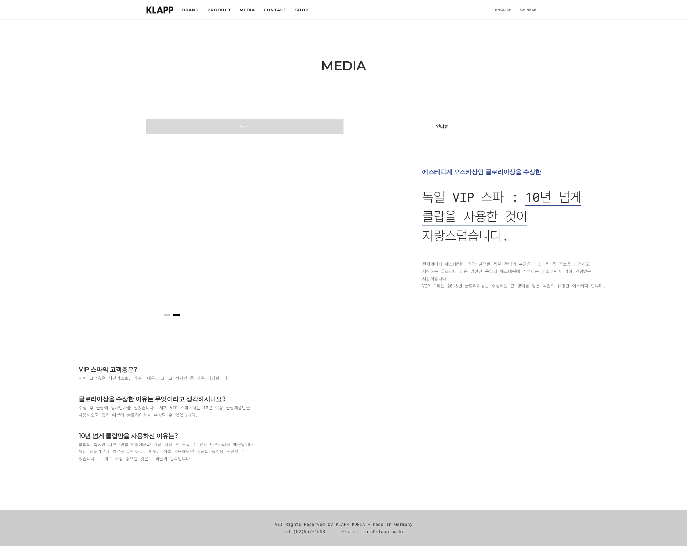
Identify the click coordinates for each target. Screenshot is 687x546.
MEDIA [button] (247, 9)
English (503, 10)
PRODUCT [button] (219, 9)
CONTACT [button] (275, 9)
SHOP (302, 9)
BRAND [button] (190, 9)
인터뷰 (442, 126)
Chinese (528, 10)
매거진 (245, 126)
